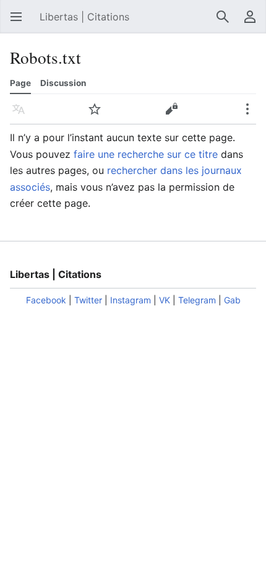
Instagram (130, 300)
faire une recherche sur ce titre (146, 154)
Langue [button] (22, 115)
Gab (232, 300)
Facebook (46, 300)
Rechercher (226, 23)
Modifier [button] (175, 115)
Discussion (63, 83)
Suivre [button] (98, 115)
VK (164, 300)
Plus (250, 115)
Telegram (197, 300)
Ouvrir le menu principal (20, 23)
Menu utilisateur (254, 23)
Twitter (88, 300)
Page (20, 83)
